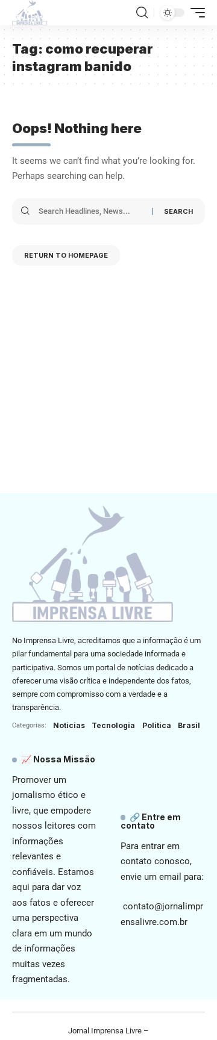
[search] (142, 12)
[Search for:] (91, 211)
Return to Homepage (66, 255)
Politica (156, 725)
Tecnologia (113, 725)
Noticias (69, 725)
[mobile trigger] (194, 12)
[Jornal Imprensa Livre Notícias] (29, 12)
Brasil (189, 725)
